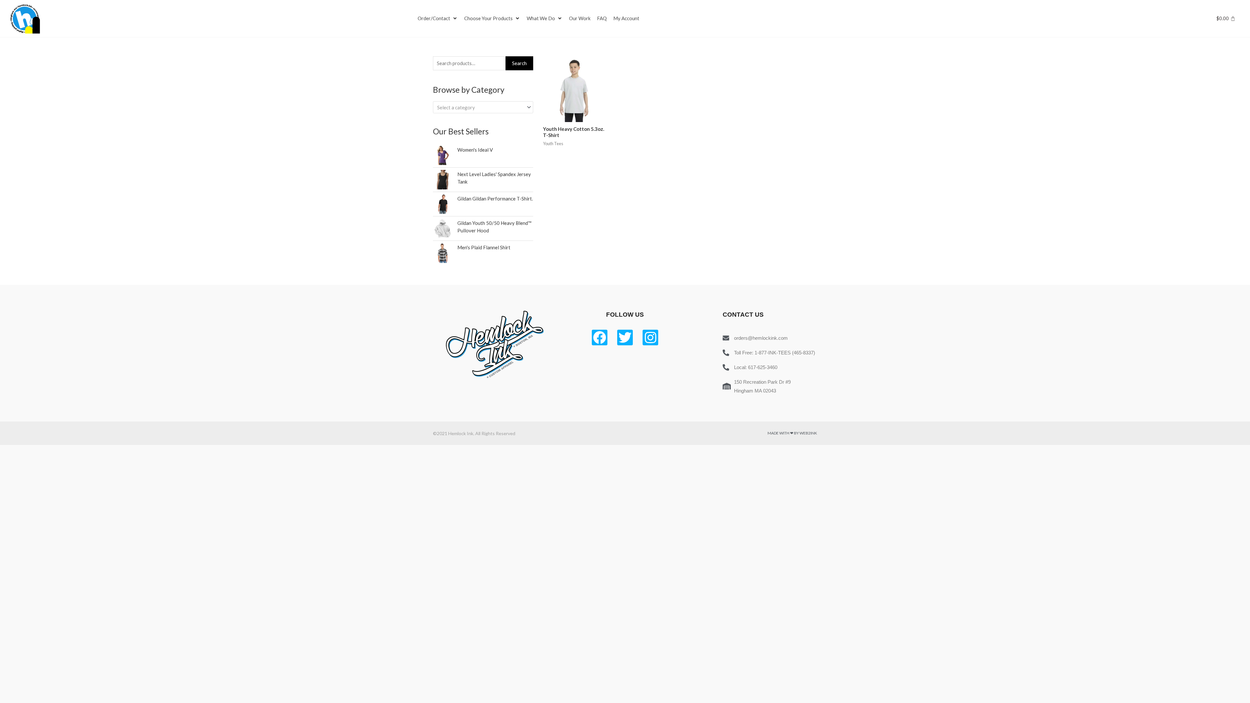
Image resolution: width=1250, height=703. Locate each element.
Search (519, 63)
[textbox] (480, 107)
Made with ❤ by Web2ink (792, 433)
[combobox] (483, 107)
